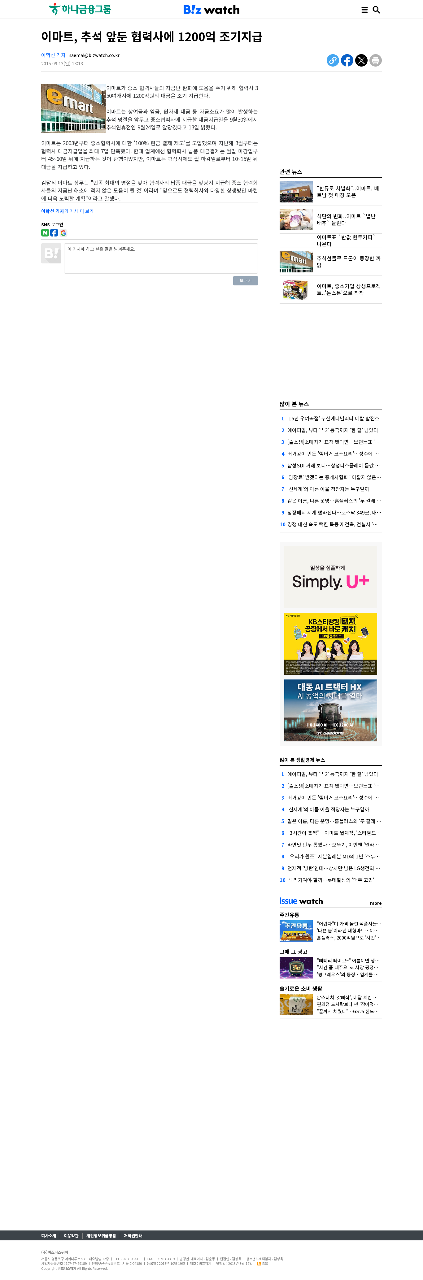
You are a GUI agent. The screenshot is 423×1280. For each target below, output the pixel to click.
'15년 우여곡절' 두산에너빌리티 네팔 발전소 (333, 418)
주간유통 (289, 914)
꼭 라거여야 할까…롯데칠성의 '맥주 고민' (330, 879)
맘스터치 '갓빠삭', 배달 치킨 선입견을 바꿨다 (361, 997)
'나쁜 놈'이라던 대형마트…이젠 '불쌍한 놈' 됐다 (364, 930)
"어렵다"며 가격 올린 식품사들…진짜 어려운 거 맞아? (369, 923)
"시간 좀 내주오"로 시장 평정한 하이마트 (357, 967)
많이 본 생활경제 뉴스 (302, 759)
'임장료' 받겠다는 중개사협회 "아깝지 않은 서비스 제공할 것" (351, 477)
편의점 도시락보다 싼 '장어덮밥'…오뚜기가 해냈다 (366, 1004)
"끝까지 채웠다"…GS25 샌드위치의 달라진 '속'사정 (367, 1011)
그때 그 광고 (293, 951)
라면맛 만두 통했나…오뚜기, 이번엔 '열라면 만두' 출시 (344, 844)
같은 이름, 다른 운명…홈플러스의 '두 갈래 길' (334, 500)
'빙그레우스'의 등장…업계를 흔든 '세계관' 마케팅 (365, 974)
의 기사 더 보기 (67, 211)
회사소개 (48, 1236)
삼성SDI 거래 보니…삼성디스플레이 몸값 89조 (336, 465)
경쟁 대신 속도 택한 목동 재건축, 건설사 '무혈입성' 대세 (345, 524)
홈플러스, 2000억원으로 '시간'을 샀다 (353, 937)
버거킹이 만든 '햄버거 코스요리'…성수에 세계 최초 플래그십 (350, 453)
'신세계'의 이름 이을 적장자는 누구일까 (328, 488)
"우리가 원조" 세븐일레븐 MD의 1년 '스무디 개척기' (341, 856)
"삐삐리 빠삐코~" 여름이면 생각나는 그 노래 (360, 960)
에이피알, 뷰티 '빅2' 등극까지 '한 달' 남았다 (332, 430)
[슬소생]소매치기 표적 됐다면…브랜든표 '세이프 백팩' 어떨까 (351, 441)
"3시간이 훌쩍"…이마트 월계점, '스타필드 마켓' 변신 (342, 832)
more (376, 903)
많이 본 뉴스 (294, 404)
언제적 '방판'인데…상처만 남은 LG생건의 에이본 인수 (343, 868)
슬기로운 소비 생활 (301, 988)
